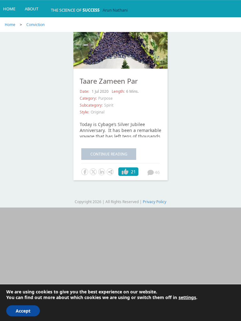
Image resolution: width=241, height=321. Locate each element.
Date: (85, 91)
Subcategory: (91, 105)
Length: (118, 91)
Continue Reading (108, 154)
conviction (35, 24)
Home (9, 9)
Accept (23, 311)
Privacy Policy (154, 201)
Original (97, 112)
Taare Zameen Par (109, 81)
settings (187, 297)
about (31, 9)
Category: (88, 98)
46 (157, 172)
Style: (84, 112)
